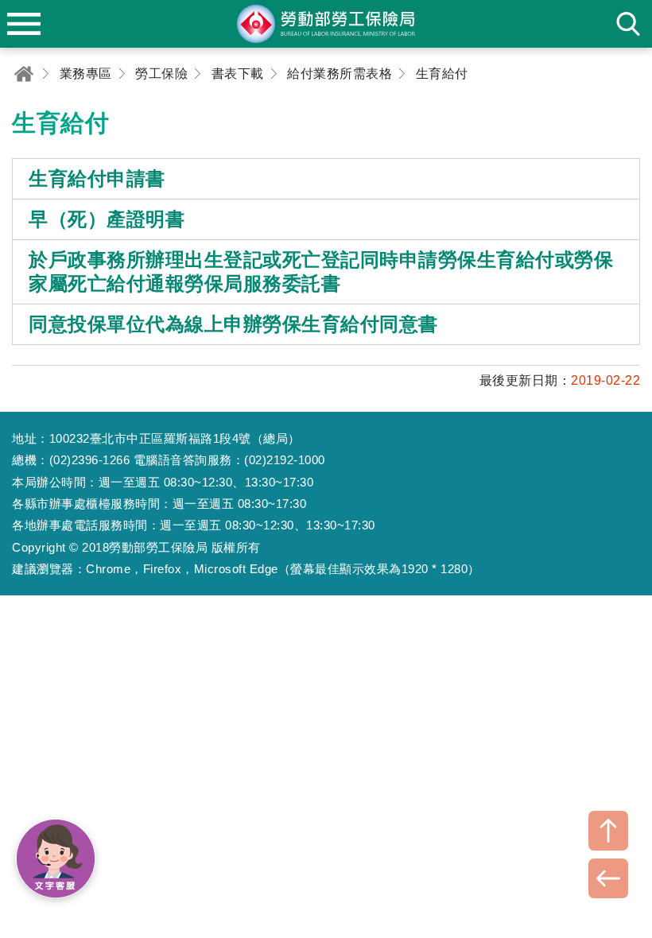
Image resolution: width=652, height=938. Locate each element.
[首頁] (24, 73)
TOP (608, 831)
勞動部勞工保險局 (326, 24)
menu (24, 24)
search (628, 24)
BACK (608, 878)
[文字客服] (55, 858)
